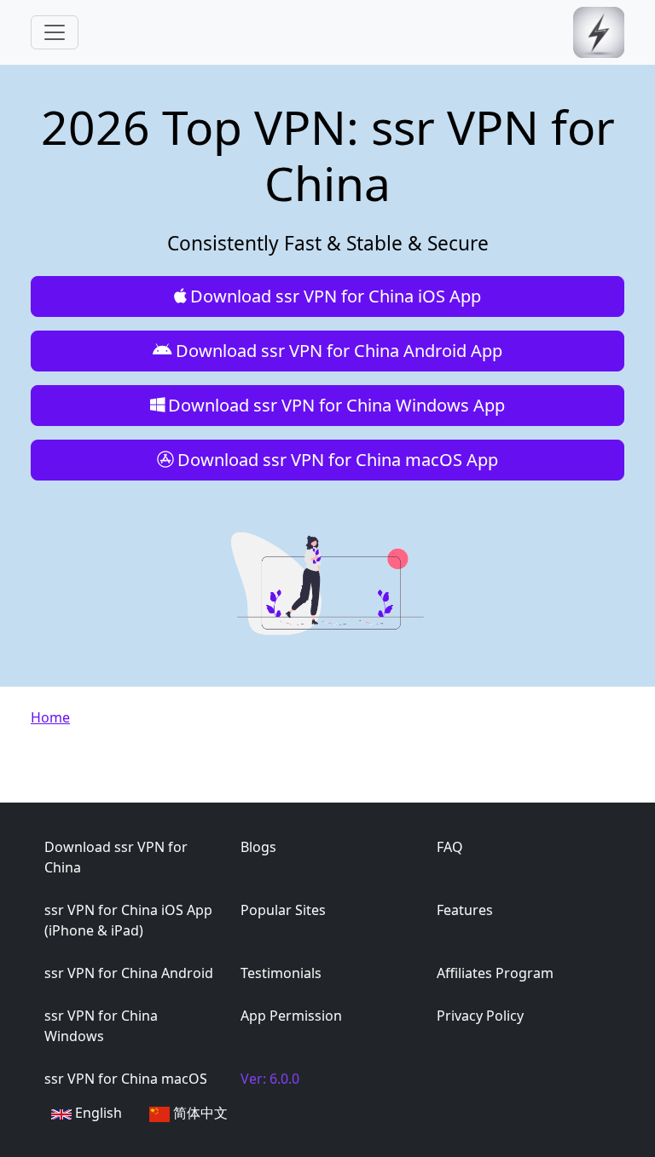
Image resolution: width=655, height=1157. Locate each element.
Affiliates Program (495, 973)
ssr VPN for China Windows (101, 1025)
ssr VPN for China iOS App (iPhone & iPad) (128, 920)
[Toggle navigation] (54, 32)
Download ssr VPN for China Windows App (336, 405)
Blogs (258, 847)
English (97, 1112)
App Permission (291, 1015)
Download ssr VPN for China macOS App (337, 459)
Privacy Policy (480, 1015)
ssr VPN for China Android (128, 973)
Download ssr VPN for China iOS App (335, 296)
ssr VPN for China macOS (125, 1078)
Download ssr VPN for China (116, 857)
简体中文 (199, 1112)
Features (465, 910)
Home (50, 717)
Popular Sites (283, 910)
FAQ (450, 847)
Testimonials (281, 973)
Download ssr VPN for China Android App (339, 350)
